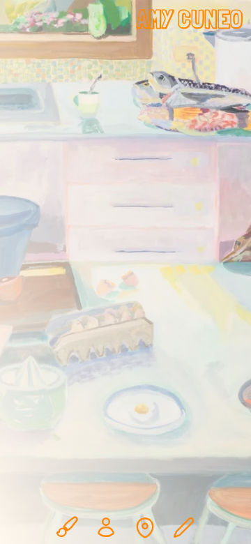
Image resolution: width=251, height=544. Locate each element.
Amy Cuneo (190, 19)
